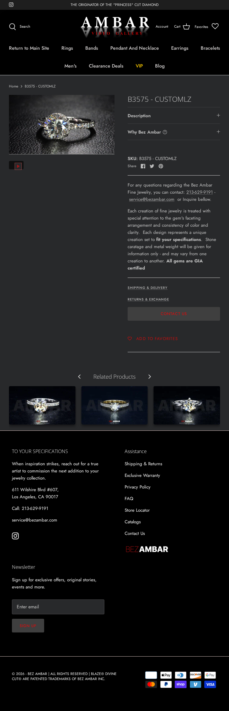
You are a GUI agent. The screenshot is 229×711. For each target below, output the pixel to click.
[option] (61, 124)
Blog (160, 65)
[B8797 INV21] (114, 405)
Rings (67, 48)
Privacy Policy (138, 487)
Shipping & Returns (143, 464)
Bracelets (210, 48)
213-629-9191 (199, 192)
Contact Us (174, 314)
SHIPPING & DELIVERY (148, 287)
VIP (139, 65)
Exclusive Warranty (142, 475)
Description (139, 115)
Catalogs (133, 522)
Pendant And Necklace (134, 48)
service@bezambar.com (151, 199)
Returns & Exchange (148, 299)
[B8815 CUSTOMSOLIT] (187, 405)
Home (13, 86)
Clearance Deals (106, 65)
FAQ (129, 498)
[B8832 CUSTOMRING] (42, 405)
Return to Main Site (29, 48)
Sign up (28, 626)
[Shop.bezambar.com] (115, 27)
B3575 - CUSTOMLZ (40, 86)
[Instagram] (11, 4)
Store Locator (137, 510)
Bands (91, 48)
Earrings (179, 48)
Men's (70, 65)
